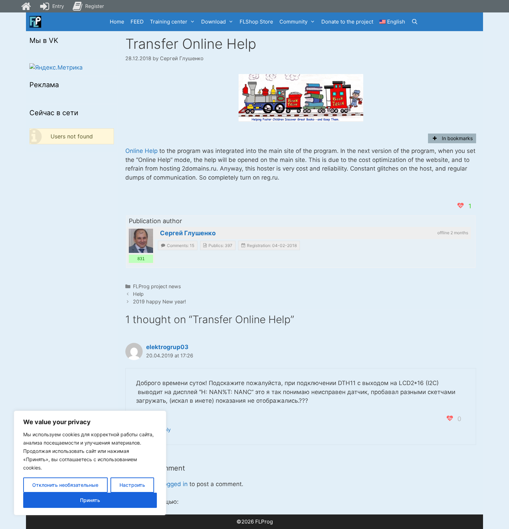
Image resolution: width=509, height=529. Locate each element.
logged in (175, 484)
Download (213, 21)
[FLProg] (35, 21)
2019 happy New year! (159, 301)
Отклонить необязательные (65, 485)
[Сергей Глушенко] (141, 241)
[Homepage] (26, 6)
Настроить (132, 485)
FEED (137, 21)
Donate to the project (347, 21)
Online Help (141, 150)
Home (117, 21)
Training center (168, 21)
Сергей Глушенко (188, 233)
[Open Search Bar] (414, 21)
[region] (90, 463)
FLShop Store (256, 21)
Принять (90, 500)
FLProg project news (157, 286)
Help (138, 294)
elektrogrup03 (167, 347)
